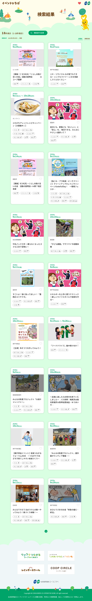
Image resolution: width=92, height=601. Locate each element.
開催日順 (87, 38)
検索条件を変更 (39, 33)
